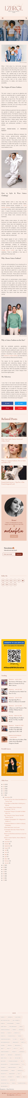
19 (4, 867)
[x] (15, 580)
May (5, 854)
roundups (12, 1070)
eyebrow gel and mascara (15, 735)
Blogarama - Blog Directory (7, 1089)
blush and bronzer (10, 1023)
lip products (14, 1051)
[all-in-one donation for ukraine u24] (14, 640)
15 (4, 876)
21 (4, 795)
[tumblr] (11, 580)
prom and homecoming (4, 1070)
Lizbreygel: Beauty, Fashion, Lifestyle (16, 1093)
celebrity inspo (3, 1026)
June (5, 852)
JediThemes (18, 1095)
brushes (18, 1023)
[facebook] (19, 580)
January (6, 863)
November (7, 841)
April (5, 856)
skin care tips (3, 1073)
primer (20, 1067)
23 (4, 791)
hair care (21, 1039)
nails (22, 1061)
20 (4, 865)
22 (4, 793)
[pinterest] (7, 580)
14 (4, 878)
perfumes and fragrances (14, 1064)
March (6, 858)
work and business (4, 1086)
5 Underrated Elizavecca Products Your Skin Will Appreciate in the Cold (15, 729)
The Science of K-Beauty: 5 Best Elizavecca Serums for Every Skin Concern (17, 683)
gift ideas (15, 1039)
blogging (2, 1023)
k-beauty (8, 1048)
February (6, 861)
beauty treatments (16, 1020)
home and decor (17, 1045)
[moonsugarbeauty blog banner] (12, 754)
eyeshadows (21, 1029)
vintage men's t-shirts (7, 250)
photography (3, 1067)
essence (20, 1026)
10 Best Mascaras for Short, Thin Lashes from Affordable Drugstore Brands (18, 741)
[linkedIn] (7, 584)
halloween (2, 1045)
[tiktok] (3, 584)
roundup (11, 715)
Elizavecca (11, 679)
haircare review (15, 1042)
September (7, 846)
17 (4, 871)
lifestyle (14, 1048)
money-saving (3, 1061)
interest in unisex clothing (11, 355)
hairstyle (22, 1042)
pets (23, 1064)
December (7, 797)
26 (4, 784)
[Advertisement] (12, 612)
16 (4, 873)
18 (4, 869)
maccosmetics (21, 1051)
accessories (10, 1017)
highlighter (9, 1045)
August (6, 848)
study (19, 1073)
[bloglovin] (11, 584)
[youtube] (23, 580)
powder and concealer (12, 1067)
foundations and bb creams (5, 1039)
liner (21, 1048)
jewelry (2, 1048)
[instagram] (15, 584)
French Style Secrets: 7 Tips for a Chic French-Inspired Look (12, 483)
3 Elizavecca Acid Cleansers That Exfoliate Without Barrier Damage (18, 709)
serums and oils (20, 1070)
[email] (3, 580)
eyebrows (14, 1029)
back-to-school (17, 1017)
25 (4, 786)
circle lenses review (12, 1026)
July (5, 850)
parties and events (4, 1064)
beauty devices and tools (5, 1020)
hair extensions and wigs (5, 1042)
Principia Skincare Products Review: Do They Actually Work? (16, 719)
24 (4, 788)
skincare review (11, 1073)
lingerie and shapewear (4, 1051)
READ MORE (13, 536)
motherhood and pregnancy (13, 1061)
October (6, 843)
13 (4, 880)
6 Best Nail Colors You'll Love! (11, 827)
